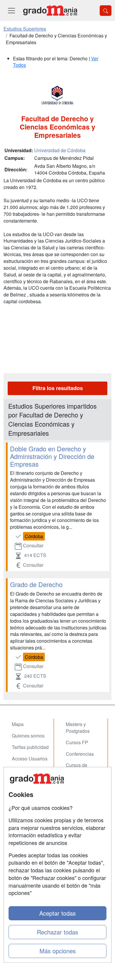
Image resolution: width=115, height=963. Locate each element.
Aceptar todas (57, 913)
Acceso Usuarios (29, 758)
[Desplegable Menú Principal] (11, 10)
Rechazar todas (57, 932)
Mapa (18, 724)
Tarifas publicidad (30, 747)
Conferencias (80, 753)
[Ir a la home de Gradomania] (50, 10)
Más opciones (58, 951)
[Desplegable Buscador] (105, 10)
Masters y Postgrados (78, 727)
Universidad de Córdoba (60, 150)
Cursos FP (77, 742)
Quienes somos (28, 735)
